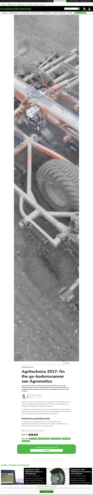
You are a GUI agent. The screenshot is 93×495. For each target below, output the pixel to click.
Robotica (55, 13)
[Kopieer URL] (37, 435)
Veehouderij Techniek (85, 1)
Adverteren (29, 4)
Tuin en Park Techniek (73, 1)
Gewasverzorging (24, 13)
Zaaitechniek (62, 13)
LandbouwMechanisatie (59, 1)
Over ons (36, 4)
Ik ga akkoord (46, 491)
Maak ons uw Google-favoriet (33, 431)
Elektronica (33, 439)
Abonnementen (21, 4)
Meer (69, 13)
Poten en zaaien (56, 439)
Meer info (52, 489)
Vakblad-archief (11, 4)
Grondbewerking (13, 13)
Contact (42, 4)
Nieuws (4, 4)
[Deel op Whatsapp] (30, 435)
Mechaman (49, 1)
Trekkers (4, 13)
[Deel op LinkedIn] (35, 435)
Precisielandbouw (46, 13)
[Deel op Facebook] (32, 435)
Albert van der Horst (35, 397)
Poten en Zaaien (35, 13)
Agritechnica (66, 439)
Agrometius (26, 441)
